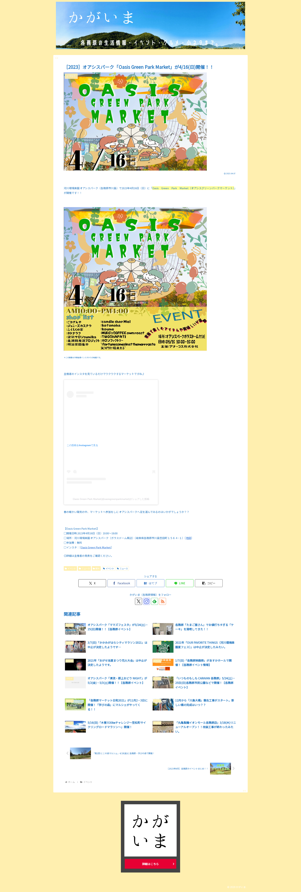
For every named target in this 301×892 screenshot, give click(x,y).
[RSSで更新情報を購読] (162, 601)
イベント (72, 568)
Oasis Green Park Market (96, 547)
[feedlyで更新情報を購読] (154, 601)
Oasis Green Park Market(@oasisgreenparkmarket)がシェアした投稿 (111, 499)
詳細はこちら (150, 864)
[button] (209, 583)
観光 (97, 568)
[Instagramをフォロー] (146, 601)
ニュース (86, 568)
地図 (188, 538)
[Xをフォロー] (138, 601)
